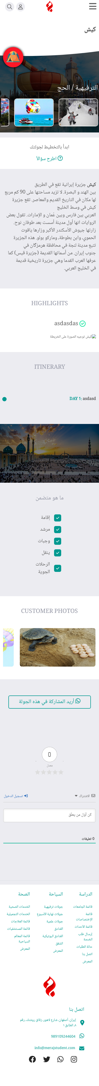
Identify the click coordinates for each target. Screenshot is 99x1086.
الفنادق (58, 929)
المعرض (87, 962)
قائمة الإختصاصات (84, 917)
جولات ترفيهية (53, 907)
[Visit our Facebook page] (29, 1060)
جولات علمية (54, 922)
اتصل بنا (87, 954)
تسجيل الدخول (14, 796)
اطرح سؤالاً (47, 159)
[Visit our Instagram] (70, 1060)
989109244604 (63, 1037)
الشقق (59, 944)
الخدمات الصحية (19, 907)
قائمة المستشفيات (18, 929)
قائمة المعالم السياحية (22, 939)
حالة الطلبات (84, 947)
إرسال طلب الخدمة (85, 937)
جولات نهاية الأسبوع (50, 914)
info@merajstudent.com (55, 1048)
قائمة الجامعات (82, 907)
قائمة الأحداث (83, 927)
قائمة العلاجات (20, 922)
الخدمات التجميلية (18, 914)
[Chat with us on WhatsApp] (57, 1060)
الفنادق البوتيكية (52, 936)
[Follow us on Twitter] (43, 1060)
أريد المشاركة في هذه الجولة (47, 702)
